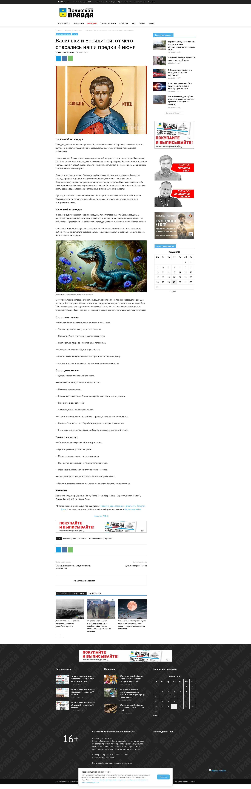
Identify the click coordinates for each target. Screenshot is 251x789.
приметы (108, 539)
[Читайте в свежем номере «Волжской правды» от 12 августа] (62, 705)
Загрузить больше (173, 113)
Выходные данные (181, 781)
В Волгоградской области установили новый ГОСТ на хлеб (131, 707)
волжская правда (69, 539)
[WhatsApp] (70, 58)
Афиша (120, 2)
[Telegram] (189, 2)
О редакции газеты (139, 2)
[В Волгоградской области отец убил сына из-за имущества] (159, 73)
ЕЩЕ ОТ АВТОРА (95, 594)
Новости (105, 506)
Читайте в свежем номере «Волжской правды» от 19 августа (83, 692)
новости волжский (95, 539)
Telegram (141, 506)
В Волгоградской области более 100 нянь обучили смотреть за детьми (131, 678)
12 (169, 272)
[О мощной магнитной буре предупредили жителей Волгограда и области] (159, 86)
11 (163, 272)
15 (185, 272)
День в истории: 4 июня (136, 566)
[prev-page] (57, 636)
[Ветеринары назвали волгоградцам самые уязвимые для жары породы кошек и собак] (110, 692)
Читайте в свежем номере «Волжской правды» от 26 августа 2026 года (83, 678)
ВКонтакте (131, 506)
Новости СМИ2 (101, 516)
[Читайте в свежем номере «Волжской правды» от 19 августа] (62, 692)
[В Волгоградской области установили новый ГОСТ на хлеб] (110, 708)
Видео (113, 2)
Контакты (151, 2)
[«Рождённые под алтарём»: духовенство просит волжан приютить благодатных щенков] (159, 99)
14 (180, 272)
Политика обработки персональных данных (112, 763)
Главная (59, 30)
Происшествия (108, 23)
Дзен (63, 509)
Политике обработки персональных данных (109, 780)
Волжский (82, 539)
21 (180, 277)
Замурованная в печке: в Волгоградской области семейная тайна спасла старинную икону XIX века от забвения (99, 626)
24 (157, 282)
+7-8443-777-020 (120, 754)
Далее (152, 23)
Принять (163, 777)
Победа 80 (92, 23)
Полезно (128, 2)
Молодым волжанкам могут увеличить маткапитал (73, 567)
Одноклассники (117, 506)
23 (191, 277)
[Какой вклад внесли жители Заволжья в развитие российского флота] (70, 609)
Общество (79, 23)
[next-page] (61, 636)
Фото (107, 2)
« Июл (173, 291)
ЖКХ (133, 23)
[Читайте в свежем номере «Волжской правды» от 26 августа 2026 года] (62, 679)
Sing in (192, 781)
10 (157, 272)
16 (191, 272)
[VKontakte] (193, 2)
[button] (192, 23)
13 (174, 272)
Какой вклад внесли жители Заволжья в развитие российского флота (67, 623)
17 (157, 277)
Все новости (99, 2)
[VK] (64, 58)
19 (169, 277)
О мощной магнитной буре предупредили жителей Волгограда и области (180, 86)
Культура (123, 23)
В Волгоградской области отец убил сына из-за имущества (180, 72)
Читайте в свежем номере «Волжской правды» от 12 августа (83, 705)
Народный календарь (73, 30)
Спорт (142, 23)
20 (174, 277)
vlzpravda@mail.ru (132, 509)
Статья (75, 34)
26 (169, 282)
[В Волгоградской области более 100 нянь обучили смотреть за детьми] (110, 679)
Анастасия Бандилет (66, 52)
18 (163, 277)
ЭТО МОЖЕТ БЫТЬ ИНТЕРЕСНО (71, 594)
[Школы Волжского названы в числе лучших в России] (159, 60)
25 (163, 282)
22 (185, 277)
